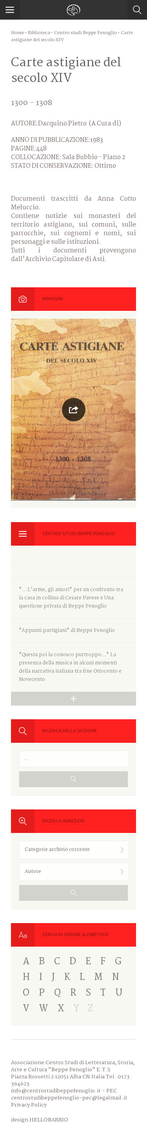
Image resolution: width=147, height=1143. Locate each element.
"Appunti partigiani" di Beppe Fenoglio (67, 630)
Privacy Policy (29, 1105)
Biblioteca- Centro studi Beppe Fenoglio (72, 32)
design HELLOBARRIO (39, 1119)
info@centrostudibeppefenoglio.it (56, 1091)
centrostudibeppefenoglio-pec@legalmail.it (69, 1098)
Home (17, 32)
